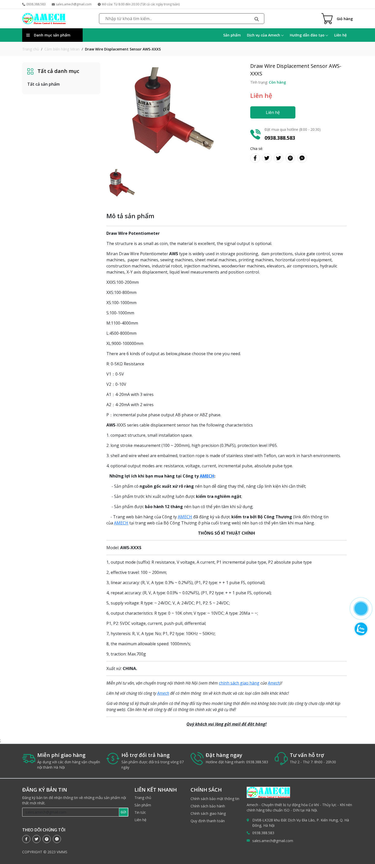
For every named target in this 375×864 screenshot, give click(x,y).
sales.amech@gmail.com (74, 4)
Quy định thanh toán (208, 820)
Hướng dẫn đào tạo (308, 35)
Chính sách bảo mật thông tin (215, 798)
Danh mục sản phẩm (52, 35)
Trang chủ (30, 49)
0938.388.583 (36, 4)
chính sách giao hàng (239, 683)
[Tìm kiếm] (256, 18)
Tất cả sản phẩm (43, 84)
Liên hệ (340, 35)
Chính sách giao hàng (208, 813)
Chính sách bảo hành (208, 806)
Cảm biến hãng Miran (62, 49)
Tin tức (140, 812)
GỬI (123, 812)
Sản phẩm (232, 35)
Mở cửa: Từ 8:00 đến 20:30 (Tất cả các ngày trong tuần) (141, 4)
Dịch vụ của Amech (264, 35)
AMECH (185, 517)
